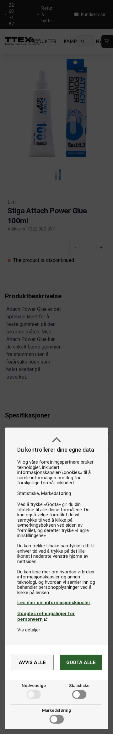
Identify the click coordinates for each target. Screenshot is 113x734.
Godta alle (81, 662)
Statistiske (79, 685)
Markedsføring (56, 710)
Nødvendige (34, 685)
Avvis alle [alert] (32, 662)
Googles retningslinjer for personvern (46, 616)
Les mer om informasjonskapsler (53, 602)
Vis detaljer (28, 630)
